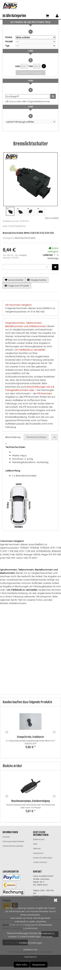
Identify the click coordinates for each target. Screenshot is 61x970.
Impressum (30, 956)
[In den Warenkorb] (55, 267)
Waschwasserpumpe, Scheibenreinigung (30, 801)
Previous (7, 732)
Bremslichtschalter (25, 237)
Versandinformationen (13, 846)
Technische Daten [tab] (36, 437)
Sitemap (37, 848)
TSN (30, 66)
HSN (18, 66)
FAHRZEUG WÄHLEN (30, 72)
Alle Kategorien (15, 16)
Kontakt (6, 837)
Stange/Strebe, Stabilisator (30, 736)
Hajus (42, 610)
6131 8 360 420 (45, 616)
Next (54, 732)
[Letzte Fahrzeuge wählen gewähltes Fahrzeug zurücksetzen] (30, 122)
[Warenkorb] (47, 15)
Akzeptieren (38, 964)
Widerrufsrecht (40, 862)
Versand (22, 255)
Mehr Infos (21, 964)
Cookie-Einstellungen (30, 942)
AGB (35, 844)
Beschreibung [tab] (13, 437)
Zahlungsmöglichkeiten (13, 841)
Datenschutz (31, 949)
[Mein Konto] (57, 15)
